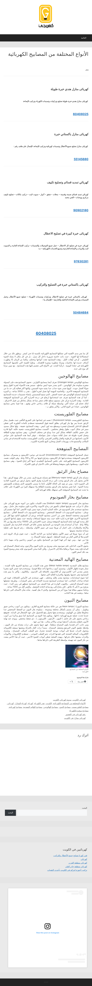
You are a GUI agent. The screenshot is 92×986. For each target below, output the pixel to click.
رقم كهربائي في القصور (75, 714)
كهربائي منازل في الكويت (75, 718)
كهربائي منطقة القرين (77, 863)
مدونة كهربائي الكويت (62, 700)
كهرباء (30, 703)
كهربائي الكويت (79, 700)
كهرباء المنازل (21, 703)
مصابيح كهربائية (15, 707)
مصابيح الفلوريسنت (80, 707)
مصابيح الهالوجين (50, 707)
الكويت (49, 703)
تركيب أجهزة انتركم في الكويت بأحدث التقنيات (67, 870)
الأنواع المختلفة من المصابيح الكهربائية (69, 703)
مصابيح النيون (65, 707)
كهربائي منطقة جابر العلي (76, 866)
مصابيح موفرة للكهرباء (78, 711)
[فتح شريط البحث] (3, 38)
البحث (84, 808)
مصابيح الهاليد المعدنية (32, 707)
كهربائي (10, 703)
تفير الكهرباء (39, 703)
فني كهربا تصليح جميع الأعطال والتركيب (70, 855)
